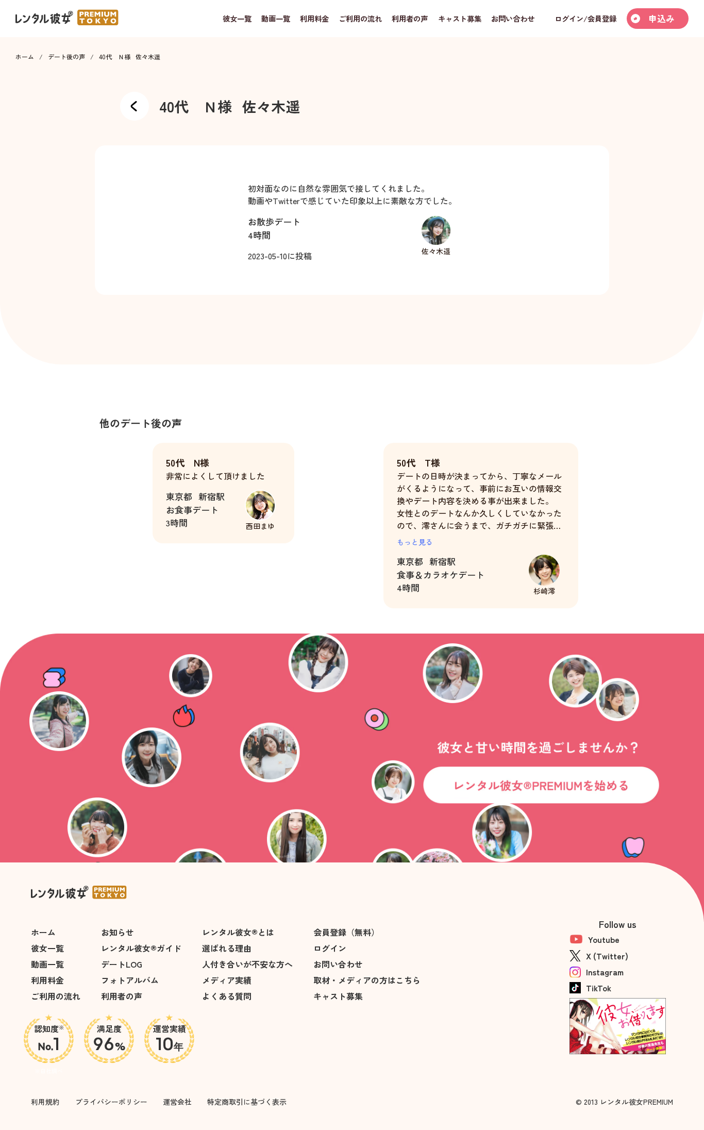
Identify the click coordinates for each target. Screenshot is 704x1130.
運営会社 (177, 1101)
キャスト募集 (338, 996)
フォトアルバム (130, 980)
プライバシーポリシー (111, 1101)
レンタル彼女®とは (238, 932)
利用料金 (47, 980)
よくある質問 (227, 996)
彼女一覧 (47, 948)
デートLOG (121, 964)
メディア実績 (227, 980)
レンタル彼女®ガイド (141, 948)
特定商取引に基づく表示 (247, 1101)
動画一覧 (47, 964)
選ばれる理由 (227, 948)
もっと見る (415, 542)
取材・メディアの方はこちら (367, 980)
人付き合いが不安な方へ (247, 964)
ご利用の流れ (55, 996)
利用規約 (45, 1101)
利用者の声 (121, 996)
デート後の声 (66, 57)
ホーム (24, 57)
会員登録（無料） (346, 932)
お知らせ (117, 932)
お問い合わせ (338, 964)
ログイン (329, 948)
